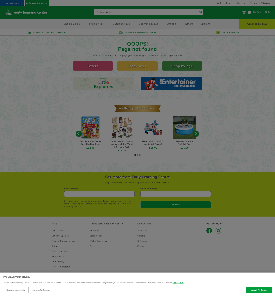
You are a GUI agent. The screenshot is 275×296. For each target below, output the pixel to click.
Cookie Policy (178, 283)
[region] (137, 284)
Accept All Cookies (259, 290)
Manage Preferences (41, 290)
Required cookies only (15, 290)
